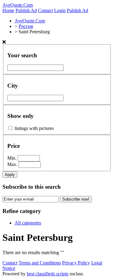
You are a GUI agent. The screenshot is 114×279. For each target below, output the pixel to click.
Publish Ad (26, 10)
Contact (45, 10)
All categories (28, 222)
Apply (10, 174)
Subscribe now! (75, 199)
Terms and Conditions (40, 262)
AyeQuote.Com (17, 5)
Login (60, 10)
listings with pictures (34, 128)
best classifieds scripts (47, 273)
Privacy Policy (76, 262)
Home (8, 10)
